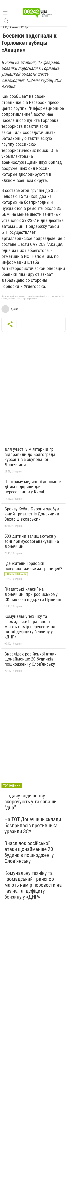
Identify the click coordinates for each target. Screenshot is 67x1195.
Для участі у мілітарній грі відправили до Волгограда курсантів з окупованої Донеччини (29, 457)
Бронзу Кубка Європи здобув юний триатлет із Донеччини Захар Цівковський (31, 514)
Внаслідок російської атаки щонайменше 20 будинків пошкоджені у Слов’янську (30, 659)
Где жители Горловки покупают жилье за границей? (33, 566)
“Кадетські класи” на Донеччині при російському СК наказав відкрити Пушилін (32, 594)
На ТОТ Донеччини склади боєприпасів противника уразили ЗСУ (32, 825)
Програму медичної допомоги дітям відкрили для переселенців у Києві (33, 486)
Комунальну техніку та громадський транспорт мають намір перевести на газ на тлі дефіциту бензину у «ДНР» (33, 626)
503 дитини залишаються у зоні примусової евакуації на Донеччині (31, 541)
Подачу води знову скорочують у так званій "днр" (30, 802)
